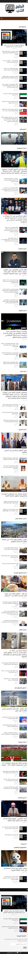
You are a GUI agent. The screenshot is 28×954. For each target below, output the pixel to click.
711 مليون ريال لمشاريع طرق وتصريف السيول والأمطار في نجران (10, 725)
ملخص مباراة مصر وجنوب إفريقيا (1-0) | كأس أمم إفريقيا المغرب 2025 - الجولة (14, 764)
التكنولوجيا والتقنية (20, 847)
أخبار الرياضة (16, 104)
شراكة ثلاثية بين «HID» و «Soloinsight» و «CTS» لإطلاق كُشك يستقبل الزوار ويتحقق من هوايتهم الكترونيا (15, 653)
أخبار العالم (22, 630)
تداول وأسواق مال (20, 688)
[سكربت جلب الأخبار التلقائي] (12, 953)
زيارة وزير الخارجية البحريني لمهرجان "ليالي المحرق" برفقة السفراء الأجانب (10, 502)
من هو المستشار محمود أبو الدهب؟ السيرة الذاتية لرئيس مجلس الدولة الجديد (9, 621)
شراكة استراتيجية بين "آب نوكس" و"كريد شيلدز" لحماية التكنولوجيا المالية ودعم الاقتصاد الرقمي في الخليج (10, 85)
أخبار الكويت (22, 310)
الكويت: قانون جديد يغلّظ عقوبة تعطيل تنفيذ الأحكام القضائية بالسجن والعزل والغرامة (10, 52)
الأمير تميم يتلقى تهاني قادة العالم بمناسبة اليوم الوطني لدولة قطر (10, 421)
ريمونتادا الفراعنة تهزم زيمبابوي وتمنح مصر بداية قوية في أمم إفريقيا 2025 (10, 772)
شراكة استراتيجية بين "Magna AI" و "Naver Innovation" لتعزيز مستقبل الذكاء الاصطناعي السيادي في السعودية (10, 189)
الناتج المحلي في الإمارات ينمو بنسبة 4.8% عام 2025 (10, 94)
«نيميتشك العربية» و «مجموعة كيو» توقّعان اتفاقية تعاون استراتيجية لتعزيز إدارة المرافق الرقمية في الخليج (10, 301)
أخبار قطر (16, 79)
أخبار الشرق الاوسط (15, 71)
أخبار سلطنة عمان (20, 518)
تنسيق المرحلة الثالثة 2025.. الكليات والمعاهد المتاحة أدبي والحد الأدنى (11, 69)
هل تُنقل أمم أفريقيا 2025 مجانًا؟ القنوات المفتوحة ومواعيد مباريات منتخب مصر (10, 110)
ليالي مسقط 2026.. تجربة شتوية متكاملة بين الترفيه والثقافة (9, 556)
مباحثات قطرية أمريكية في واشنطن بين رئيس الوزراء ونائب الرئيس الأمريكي (10, 663)
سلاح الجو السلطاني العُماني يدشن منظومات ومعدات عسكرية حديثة (11, 548)
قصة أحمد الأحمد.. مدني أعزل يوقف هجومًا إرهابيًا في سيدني (11, 679)
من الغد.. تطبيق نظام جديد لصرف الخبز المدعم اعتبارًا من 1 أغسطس (15, 594)
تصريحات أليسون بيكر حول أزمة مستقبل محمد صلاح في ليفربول (10, 102)
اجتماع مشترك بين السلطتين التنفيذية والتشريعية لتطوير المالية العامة (14, 494)
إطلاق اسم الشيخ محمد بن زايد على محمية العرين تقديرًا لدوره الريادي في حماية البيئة (10, 467)
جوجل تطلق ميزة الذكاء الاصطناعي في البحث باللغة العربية (15, 869)
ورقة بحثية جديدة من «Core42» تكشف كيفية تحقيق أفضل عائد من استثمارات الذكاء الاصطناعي (10, 281)
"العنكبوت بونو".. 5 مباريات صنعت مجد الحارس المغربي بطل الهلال (10, 61)
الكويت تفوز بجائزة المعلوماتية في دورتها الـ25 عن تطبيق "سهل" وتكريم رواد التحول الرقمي (9, 345)
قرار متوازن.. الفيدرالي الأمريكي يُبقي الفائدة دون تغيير (14, 709)
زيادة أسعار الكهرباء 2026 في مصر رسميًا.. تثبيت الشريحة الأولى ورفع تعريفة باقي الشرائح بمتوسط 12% (9, 612)
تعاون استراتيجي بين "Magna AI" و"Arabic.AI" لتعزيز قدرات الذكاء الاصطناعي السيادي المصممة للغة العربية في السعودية (11, 229)
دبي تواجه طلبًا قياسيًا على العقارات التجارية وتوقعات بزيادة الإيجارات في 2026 (9, 733)
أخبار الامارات (16, 96)
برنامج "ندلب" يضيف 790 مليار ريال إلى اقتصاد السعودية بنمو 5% (10, 717)
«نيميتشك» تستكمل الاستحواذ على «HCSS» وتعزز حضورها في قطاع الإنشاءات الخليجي (14, 140)
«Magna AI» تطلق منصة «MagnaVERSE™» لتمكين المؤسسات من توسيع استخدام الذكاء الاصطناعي (9, 239)
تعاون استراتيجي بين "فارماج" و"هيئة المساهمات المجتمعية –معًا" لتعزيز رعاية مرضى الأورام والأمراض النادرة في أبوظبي (10, 291)
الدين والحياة (22, 798)
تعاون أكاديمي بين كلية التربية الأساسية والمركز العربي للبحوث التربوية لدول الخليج (10, 354)
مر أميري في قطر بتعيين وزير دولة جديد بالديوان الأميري (10, 413)
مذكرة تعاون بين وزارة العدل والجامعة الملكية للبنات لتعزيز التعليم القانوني (10, 458)
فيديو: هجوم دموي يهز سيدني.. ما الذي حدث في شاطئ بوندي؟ (9, 671)
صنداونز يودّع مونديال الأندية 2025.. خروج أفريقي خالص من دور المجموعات (14, 46)
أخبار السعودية (22, 137)
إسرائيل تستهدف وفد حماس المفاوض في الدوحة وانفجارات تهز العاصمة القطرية (9, 77)
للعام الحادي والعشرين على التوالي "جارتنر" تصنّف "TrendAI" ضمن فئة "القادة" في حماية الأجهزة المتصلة (15, 271)
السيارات (23, 844)
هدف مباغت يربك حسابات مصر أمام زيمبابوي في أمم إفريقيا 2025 (11, 779)
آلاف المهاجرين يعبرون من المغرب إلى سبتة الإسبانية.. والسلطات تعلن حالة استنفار (10, 603)
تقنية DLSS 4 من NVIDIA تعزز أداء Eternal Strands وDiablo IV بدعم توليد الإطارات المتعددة (10, 878)
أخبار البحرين (22, 429)
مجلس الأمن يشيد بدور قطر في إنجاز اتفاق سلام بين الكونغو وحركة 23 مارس (10, 405)
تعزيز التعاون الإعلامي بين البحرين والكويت (16, 451)
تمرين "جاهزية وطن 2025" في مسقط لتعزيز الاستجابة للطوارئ (14, 540)
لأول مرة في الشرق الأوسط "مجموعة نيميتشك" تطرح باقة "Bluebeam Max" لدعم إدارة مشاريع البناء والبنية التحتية (14, 171)
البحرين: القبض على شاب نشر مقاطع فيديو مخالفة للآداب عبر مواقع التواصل (10, 510)
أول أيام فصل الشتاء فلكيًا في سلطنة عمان (10, 564)
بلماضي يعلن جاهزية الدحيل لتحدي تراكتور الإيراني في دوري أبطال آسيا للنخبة (11, 788)
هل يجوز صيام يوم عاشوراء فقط (11, 835)
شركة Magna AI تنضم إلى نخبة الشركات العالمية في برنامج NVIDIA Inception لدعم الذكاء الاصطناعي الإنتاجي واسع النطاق (15, 334)
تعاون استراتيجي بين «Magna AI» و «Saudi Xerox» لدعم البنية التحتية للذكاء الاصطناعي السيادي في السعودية (15, 219)
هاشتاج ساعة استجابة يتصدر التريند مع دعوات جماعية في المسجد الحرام (10, 827)
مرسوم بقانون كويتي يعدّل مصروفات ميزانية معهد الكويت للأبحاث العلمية (10, 362)
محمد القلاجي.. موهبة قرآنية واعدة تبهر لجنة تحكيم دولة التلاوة (15, 819)
